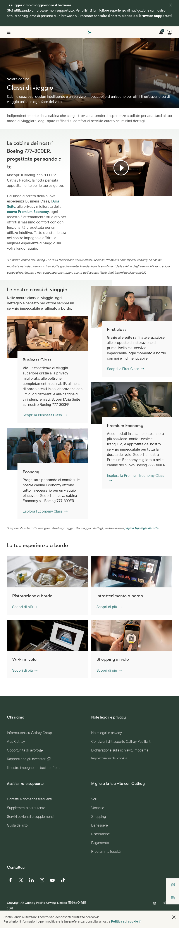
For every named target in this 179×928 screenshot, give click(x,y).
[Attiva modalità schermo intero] (168, 192)
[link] (131, 307)
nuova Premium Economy (28, 211)
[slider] (72, 188)
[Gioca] (121, 167)
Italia (165, 902)
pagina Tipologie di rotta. (141, 528)
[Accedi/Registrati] (169, 32)
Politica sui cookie (124, 921)
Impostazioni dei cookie (109, 758)
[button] (25, 606)
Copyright (14, 902)
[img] (170, 5)
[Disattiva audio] (79, 193)
